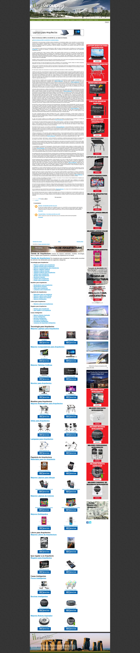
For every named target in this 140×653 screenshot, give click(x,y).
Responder (40, 210)
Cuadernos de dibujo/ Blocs (44, 471)
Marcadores (71, 471)
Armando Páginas (42, 214)
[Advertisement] (57, 26)
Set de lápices (71, 569)
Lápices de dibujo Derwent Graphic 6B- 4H (71, 489)
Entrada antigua (80, 241)
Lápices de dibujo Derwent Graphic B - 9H (44, 489)
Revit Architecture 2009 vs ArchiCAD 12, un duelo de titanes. (49, 38)
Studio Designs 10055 (44, 414)
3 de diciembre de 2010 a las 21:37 (50, 205)
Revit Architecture (59, 81)
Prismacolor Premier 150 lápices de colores (71, 507)
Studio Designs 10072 (70, 414)
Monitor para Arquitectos (41, 275)
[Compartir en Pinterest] (47, 199)
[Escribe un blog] (42, 199)
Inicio (59, 241)
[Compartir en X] (44, 199)
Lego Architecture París (44, 569)
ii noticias (36, 200)
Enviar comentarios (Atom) (44, 244)
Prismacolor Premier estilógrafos (71, 525)
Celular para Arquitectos (41, 278)
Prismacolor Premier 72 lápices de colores (44, 507)
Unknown (40, 205)
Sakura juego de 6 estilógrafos (44, 525)
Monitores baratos (39, 277)
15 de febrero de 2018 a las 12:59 (53, 214)
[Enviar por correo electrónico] (41, 199)
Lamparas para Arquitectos (42, 289)
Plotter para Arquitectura (41, 280)
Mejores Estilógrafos (40, 299)
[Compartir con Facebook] (45, 199)
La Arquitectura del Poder (71, 549)
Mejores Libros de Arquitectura (43, 304)
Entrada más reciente (37, 241)
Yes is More (44, 549)
